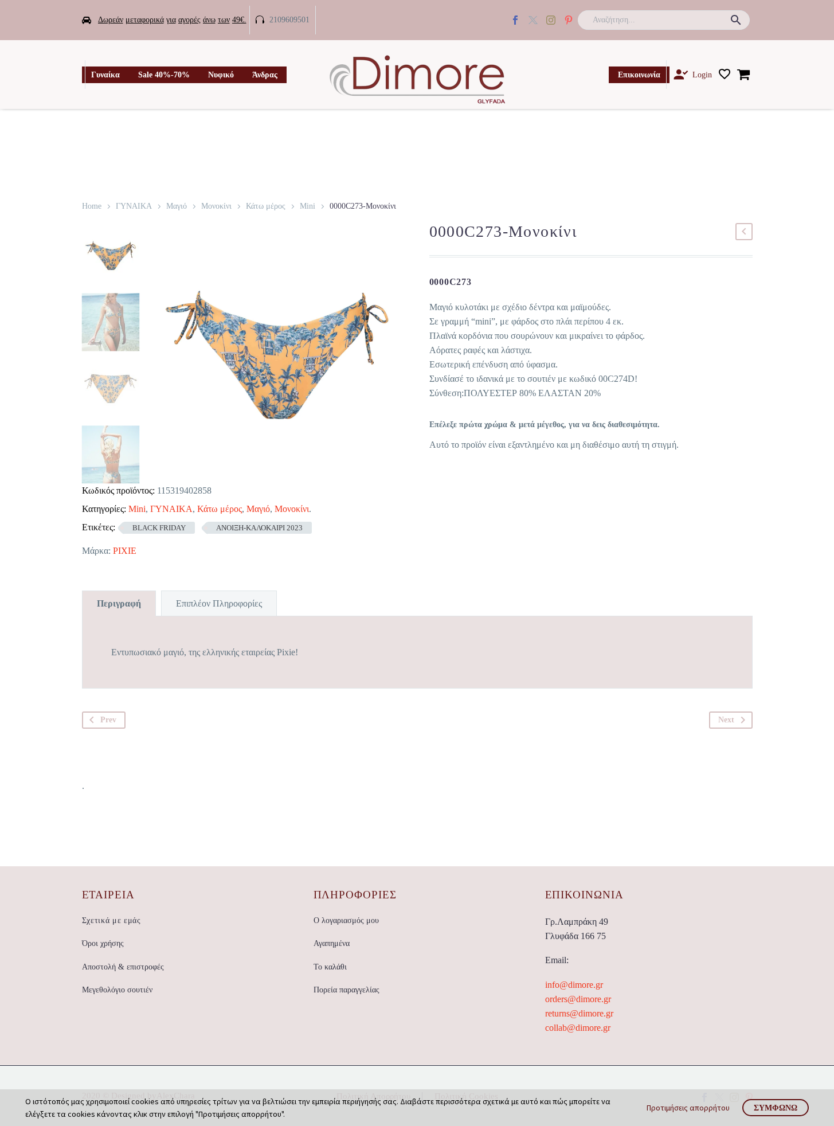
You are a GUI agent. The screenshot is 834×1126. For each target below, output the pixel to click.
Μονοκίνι (216, 206)
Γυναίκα (105, 75)
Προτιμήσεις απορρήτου (688, 1107)
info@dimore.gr (574, 985)
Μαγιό (176, 206)
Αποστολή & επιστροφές (123, 967)
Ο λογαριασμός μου (346, 920)
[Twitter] (533, 20)
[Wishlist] (724, 74)
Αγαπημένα (332, 943)
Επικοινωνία (639, 75)
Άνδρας (264, 75)
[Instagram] (550, 20)
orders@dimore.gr (578, 999)
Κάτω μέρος (265, 206)
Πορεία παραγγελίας (346, 990)
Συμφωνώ (775, 1107)
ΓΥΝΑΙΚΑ (134, 206)
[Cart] (743, 74)
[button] (736, 20)
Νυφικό (221, 75)
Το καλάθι (330, 967)
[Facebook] (515, 20)
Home (91, 206)
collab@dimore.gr (577, 1028)
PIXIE (124, 551)
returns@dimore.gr (579, 1013)
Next (726, 720)
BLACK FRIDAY (159, 527)
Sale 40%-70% (164, 75)
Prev (108, 720)
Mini (307, 206)
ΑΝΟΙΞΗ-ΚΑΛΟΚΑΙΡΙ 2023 (259, 527)
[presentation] (162, 355)
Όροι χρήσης (103, 943)
